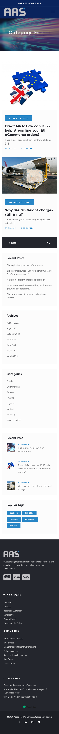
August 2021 (12, 328)
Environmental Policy (12, 623)
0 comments (27, 148)
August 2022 (12, 322)
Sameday (11, 414)
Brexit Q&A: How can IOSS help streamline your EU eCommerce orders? (27, 130)
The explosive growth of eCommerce (25, 265)
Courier (10, 381)
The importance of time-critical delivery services (26, 296)
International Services (13, 638)
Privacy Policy (9, 619)
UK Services (8, 642)
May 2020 (11, 350)
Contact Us (8, 614)
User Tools (8, 659)
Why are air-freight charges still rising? (29, 212)
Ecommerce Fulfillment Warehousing (19, 646)
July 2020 (11, 339)
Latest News (9, 663)
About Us (7, 602)
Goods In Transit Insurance (15, 655)
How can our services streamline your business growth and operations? (29, 287)
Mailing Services (10, 651)
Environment (13, 386)
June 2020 (11, 344)
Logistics (11, 403)
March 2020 (12, 356)
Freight (10, 397)
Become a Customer (12, 610)
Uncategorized (14, 420)
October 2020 (13, 333)
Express (10, 392)
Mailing (10, 408)
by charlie (10, 148)
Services (7, 606)
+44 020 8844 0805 (29, 3)
